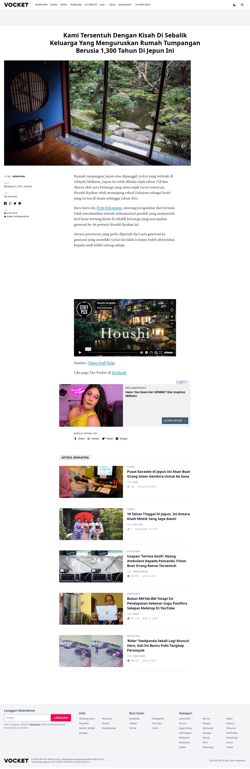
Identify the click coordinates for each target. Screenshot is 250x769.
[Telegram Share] (19, 203)
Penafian (84, 723)
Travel (63, 4)
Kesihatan (232, 732)
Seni (205, 742)
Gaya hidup (185, 728)
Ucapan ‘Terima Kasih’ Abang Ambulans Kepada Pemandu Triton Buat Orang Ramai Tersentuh (156, 561)
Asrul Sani (12, 196)
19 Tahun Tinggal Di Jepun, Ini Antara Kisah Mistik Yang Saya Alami (158, 516)
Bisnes (206, 718)
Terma (105, 723)
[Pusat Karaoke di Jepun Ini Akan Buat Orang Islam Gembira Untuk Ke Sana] (91, 482)
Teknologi (76, 4)
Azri (135, 482)
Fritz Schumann (109, 208)
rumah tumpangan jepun (18, 217)
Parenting (232, 737)
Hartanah (208, 728)
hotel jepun (12, 213)
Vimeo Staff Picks (101, 363)
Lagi (102, 4)
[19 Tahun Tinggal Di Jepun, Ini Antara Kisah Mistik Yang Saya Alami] (91, 524)
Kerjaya (83, 732)
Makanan (184, 737)
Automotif (91, 4)
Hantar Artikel (87, 728)
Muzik (206, 737)
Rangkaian (125, 4)
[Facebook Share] (5, 203)
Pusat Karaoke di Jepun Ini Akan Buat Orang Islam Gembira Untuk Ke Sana (158, 474)
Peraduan (184, 742)
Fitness (230, 723)
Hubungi (107, 718)
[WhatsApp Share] (10, 203)
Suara (229, 742)
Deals (112, 4)
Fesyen (207, 723)
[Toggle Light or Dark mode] (234, 5)
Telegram (34, 724)
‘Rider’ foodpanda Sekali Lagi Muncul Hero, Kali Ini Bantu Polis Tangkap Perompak (158, 645)
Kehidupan (41, 4)
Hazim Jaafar (140, 572)
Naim (136, 614)
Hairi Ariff (139, 656)
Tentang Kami (87, 718)
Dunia (131, 467)
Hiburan (231, 728)
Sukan (53, 4)
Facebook (119, 373)
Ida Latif (138, 525)
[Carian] (242, 5)
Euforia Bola (143, 4)
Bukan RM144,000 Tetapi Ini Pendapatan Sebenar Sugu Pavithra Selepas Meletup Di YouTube (157, 603)
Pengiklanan (109, 728)
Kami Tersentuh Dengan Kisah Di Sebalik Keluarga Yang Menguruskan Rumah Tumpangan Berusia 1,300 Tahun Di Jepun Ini (125, 43)
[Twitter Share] (15, 203)
